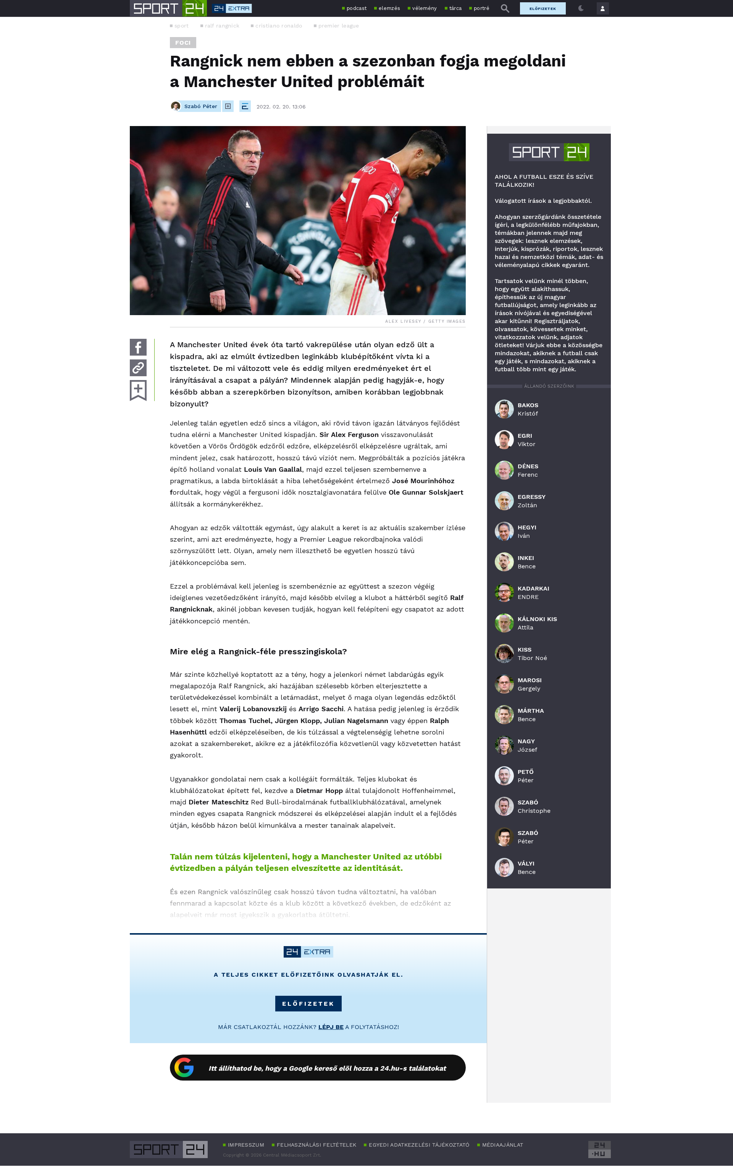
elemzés (389, 8)
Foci (183, 42)
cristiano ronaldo (278, 26)
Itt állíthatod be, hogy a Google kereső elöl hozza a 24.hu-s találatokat (327, 1068)
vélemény (424, 8)
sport (181, 26)
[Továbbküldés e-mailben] (138, 367)
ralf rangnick (222, 26)
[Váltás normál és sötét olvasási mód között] (581, 8)
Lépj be (331, 1027)
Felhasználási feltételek (316, 1145)
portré (481, 8)
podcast (356, 8)
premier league (338, 26)
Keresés (505, 8)
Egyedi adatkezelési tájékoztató (419, 1145)
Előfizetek (543, 8)
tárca (455, 8)
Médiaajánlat (502, 1145)
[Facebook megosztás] (138, 347)
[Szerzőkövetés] (228, 106)
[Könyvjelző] (138, 390)
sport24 (549, 152)
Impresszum (246, 1145)
